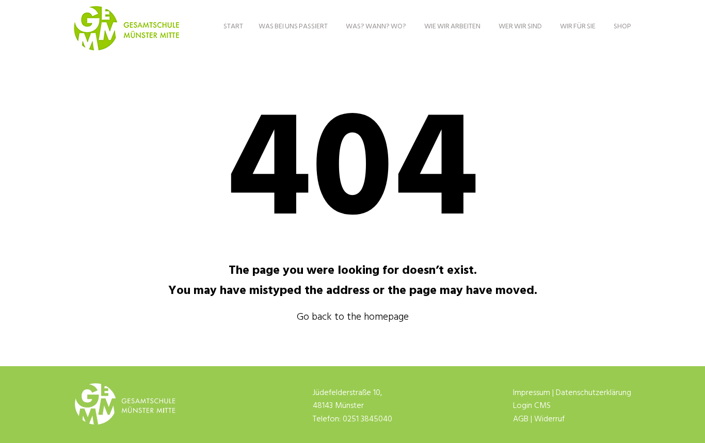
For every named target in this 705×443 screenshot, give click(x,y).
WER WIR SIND (520, 26)
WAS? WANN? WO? (376, 26)
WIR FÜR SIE (578, 26)
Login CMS (532, 406)
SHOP (622, 26)
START (233, 26)
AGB (520, 419)
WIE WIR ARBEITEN (452, 26)
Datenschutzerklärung (593, 393)
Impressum (531, 393)
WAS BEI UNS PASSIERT (293, 26)
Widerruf (549, 419)
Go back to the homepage (353, 317)
